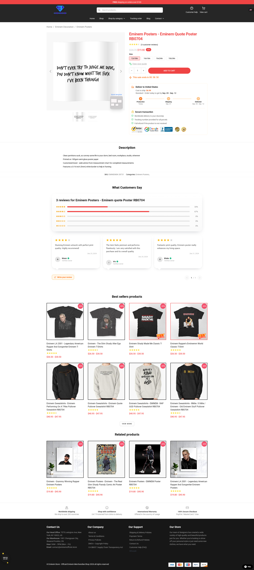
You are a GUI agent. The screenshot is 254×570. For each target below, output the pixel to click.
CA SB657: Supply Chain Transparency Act (105, 547)
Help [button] (249, 567)
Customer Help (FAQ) (138, 547)
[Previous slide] (50, 71)
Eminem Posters (84, 27)
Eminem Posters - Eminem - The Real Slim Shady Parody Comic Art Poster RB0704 (105, 484)
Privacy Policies (94, 540)
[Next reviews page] (199, 277)
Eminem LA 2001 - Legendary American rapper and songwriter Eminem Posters (188, 484)
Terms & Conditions (96, 536)
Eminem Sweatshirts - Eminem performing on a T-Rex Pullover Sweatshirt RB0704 (61, 406)
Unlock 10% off (5, 558)
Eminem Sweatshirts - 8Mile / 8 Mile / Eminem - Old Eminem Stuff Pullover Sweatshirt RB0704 (187, 406)
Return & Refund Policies (139, 540)
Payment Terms (135, 536)
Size (131, 54)
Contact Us (134, 544)
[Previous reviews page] (187, 277)
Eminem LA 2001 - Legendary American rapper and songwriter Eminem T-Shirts (65, 346)
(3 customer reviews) (149, 45)
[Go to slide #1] (78, 117)
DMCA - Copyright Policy (98, 544)
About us (92, 532)
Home (49, 27)
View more (127, 424)
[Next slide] (121, 71)
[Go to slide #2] (92, 117)
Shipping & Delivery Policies (140, 532)
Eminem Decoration (64, 27)
